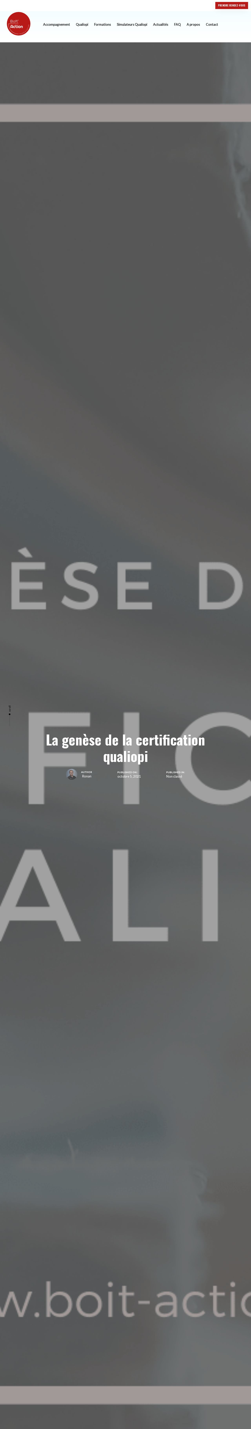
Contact (212, 24)
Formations (102, 24)
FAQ (177, 24)
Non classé (174, 776)
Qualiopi (82, 24)
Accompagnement (56, 24)
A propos (193, 24)
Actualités (160, 24)
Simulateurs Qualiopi (132, 24)
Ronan (86, 776)
